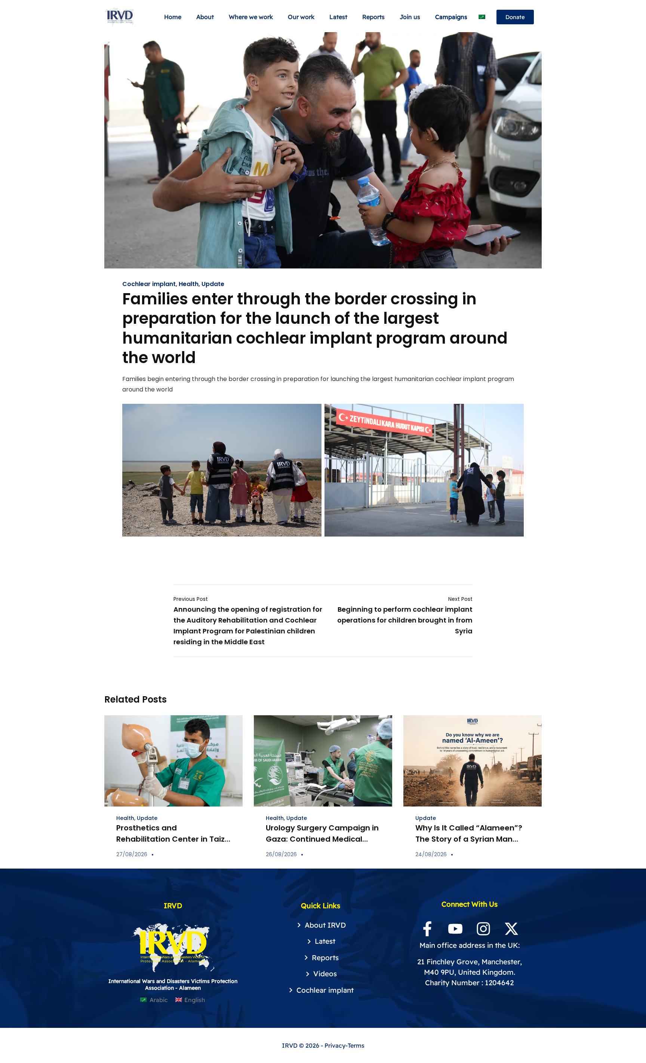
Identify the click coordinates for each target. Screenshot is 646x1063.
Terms (356, 1045)
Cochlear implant (149, 284)
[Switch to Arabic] (482, 17)
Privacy (334, 1045)
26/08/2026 (281, 854)
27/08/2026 (131, 854)
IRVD (290, 1045)
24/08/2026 (431, 854)
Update (213, 284)
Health (189, 284)
